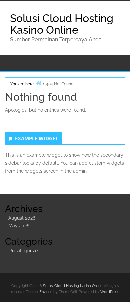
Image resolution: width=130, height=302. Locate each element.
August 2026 (21, 218)
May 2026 (18, 225)
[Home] (38, 83)
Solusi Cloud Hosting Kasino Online (61, 24)
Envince (45, 292)
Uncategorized (24, 250)
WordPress (109, 292)
